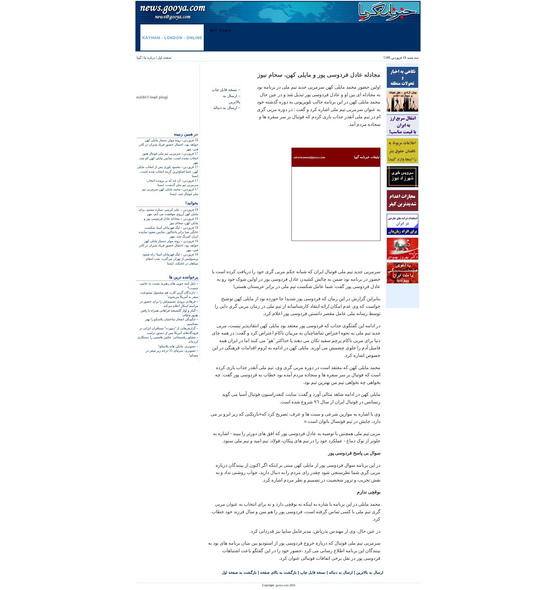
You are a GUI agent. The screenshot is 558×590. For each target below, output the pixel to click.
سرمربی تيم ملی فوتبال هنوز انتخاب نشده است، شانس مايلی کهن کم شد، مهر (168, 158)
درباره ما (149, 57)
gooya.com (282, 585)
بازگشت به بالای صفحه (278, 572)
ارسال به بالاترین (369, 572)
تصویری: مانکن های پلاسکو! (177, 346)
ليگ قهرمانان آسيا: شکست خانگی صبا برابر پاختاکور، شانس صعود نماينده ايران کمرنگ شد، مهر (168, 232)
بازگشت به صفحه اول (239, 572)
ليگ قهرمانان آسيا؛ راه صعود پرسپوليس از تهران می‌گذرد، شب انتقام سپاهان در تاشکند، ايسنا (170, 259)
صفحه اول (164, 57)
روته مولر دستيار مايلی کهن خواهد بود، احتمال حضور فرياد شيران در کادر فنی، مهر (168, 144)
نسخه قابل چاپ (224, 89)
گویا (139, 57)
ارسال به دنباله (225, 108)
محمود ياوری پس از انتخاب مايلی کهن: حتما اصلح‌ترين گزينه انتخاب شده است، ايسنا (167, 171)
